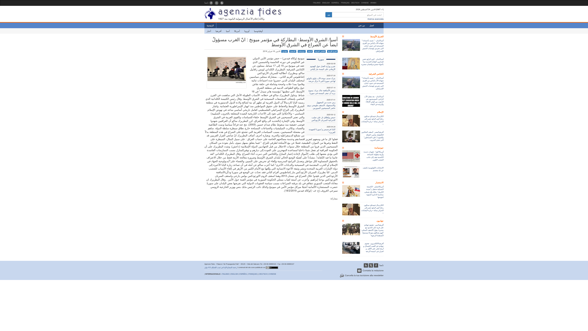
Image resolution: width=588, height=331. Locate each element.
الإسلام (310, 51)
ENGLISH (326, 2)
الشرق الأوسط (332, 51)
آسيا (228, 30)
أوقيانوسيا (258, 30)
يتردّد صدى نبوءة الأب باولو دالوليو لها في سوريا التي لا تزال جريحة (321, 80)
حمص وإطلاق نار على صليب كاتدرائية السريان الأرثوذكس (323, 119)
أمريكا (237, 30)
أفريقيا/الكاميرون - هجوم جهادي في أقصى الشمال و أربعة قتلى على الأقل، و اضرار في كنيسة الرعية (373, 247)
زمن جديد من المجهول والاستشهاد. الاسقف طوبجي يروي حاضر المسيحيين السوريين (321, 105)
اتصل (371, 25)
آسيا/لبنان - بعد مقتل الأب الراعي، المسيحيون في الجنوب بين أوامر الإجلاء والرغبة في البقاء (374, 100)
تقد (328, 14)
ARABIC (373, 2)
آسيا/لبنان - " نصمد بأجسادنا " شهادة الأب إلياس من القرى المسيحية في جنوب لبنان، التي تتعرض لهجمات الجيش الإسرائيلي (373, 45)
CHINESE (365, 2)
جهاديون (284, 51)
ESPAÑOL (335, 2)
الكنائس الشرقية (320, 51)
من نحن (361, 25)
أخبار (209, 30)
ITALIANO (316, 2)
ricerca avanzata (376, 18)
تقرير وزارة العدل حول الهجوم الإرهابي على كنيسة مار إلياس (322, 67)
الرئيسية (210, 25)
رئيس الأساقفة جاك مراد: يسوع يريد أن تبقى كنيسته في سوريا (322, 92)
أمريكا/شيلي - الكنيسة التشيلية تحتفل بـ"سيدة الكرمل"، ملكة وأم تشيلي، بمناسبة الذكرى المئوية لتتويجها (374, 191)
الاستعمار (292, 51)
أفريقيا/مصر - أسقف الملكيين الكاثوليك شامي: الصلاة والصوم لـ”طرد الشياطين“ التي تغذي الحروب (372, 136)
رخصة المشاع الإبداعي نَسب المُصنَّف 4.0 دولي (220, 267)
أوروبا (246, 30)
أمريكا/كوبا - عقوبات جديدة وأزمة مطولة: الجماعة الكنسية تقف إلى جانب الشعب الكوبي (374, 155)
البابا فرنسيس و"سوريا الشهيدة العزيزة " (322, 131)
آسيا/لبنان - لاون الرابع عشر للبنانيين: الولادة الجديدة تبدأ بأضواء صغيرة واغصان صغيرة (372, 61)
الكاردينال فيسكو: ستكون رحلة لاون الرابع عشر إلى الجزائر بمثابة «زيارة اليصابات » (372, 120)
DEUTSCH (355, 2)
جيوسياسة (301, 51)
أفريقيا (218, 30)
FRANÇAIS (345, 2)
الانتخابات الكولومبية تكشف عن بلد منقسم (373, 168)
